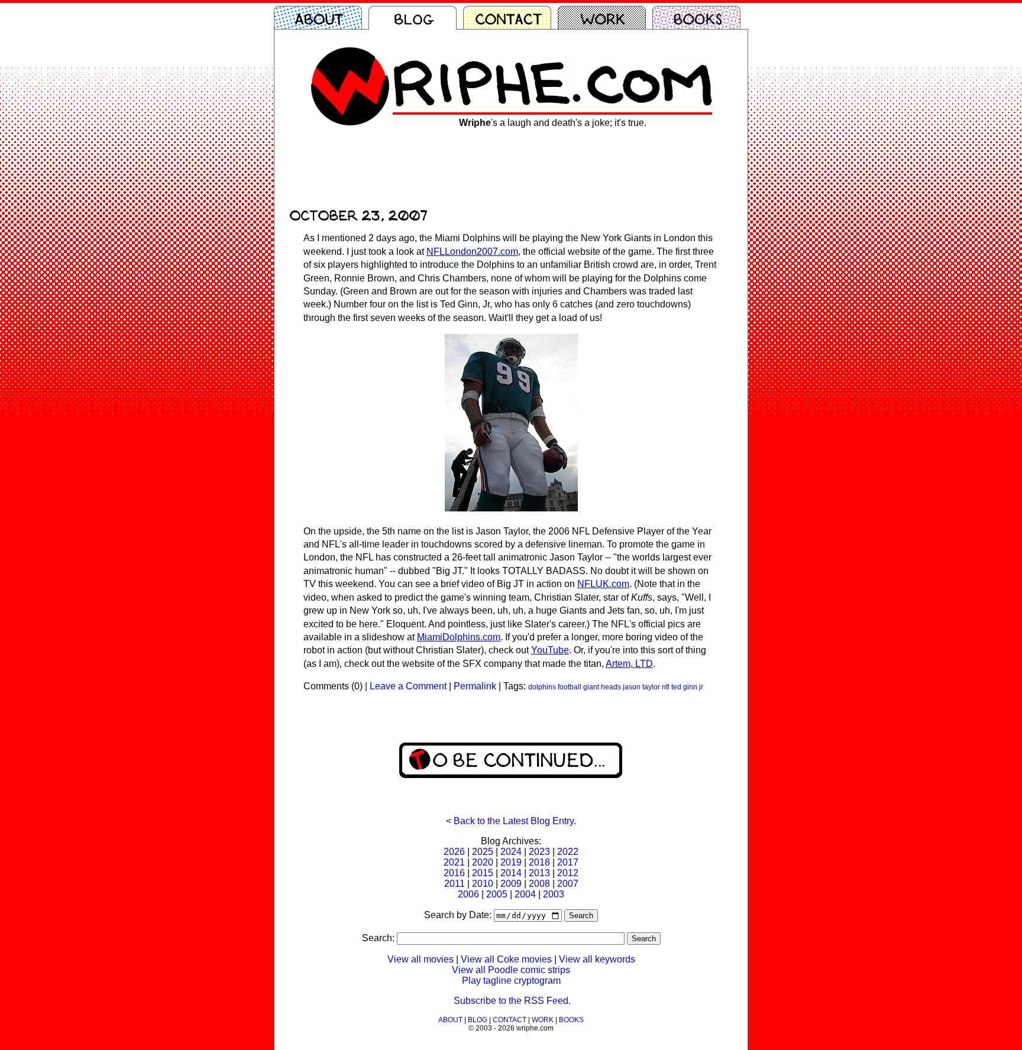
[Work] (605, 18)
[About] (321, 18)
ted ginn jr (687, 687)
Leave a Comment (408, 686)
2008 (539, 884)
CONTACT (509, 1020)
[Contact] (510, 18)
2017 (567, 862)
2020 (482, 862)
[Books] (699, 18)
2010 (482, 884)
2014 (511, 873)
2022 (567, 852)
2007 (567, 884)
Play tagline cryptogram (511, 981)
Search (581, 915)
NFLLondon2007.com (472, 252)
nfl (666, 687)
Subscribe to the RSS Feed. (512, 1001)
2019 (511, 862)
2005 (496, 894)
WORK (543, 1020)
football (569, 687)
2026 (454, 852)
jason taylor (641, 687)
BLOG (477, 1020)
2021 (454, 862)
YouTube (550, 650)
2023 (539, 852)
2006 (468, 894)
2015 (482, 873)
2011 (454, 884)
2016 (454, 873)
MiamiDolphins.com (458, 637)
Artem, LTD (629, 664)
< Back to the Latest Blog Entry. (511, 821)
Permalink (475, 686)
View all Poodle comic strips (511, 970)
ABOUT (450, 1020)
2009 (511, 884)
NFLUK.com (603, 584)
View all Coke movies (506, 959)
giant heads (602, 687)
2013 (539, 873)
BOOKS (571, 1020)
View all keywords (597, 959)
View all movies (420, 959)
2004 (525, 894)
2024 (511, 852)
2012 (567, 873)
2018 (539, 862)
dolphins (542, 687)
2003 (553, 894)
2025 (482, 852)
